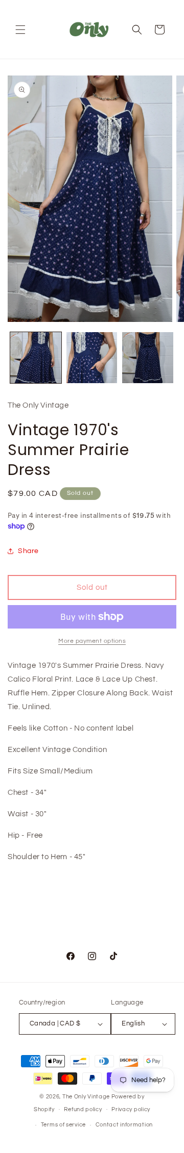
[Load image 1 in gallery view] (35, 357)
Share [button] (28, 551)
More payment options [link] (92, 641)
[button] (20, 29)
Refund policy (83, 1109)
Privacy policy (130, 1109)
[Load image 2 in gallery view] (92, 357)
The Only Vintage (86, 1096)
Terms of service (63, 1124)
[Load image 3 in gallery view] (147, 357)
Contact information (124, 1124)
